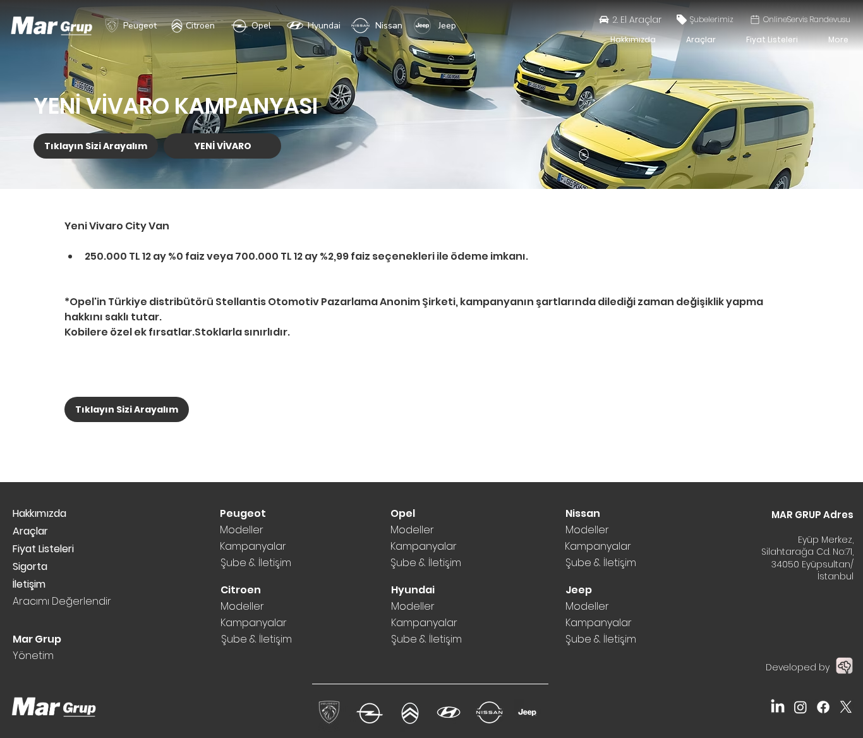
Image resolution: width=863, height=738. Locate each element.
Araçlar (30, 531)
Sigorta (30, 566)
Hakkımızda (39, 513)
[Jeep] (422, 25)
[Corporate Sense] (844, 665)
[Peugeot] (111, 25)
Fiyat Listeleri (43, 548)
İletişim (29, 584)
